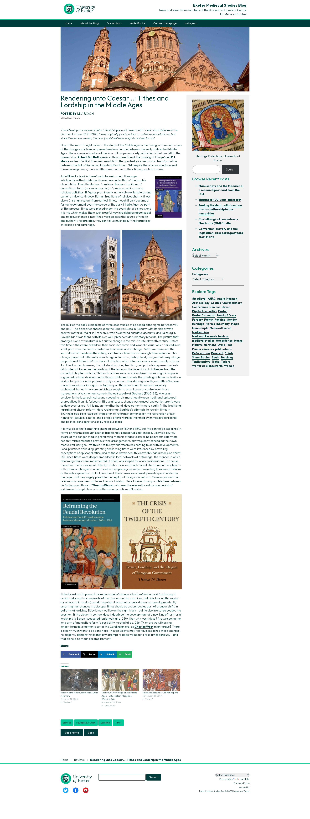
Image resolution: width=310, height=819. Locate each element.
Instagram (191, 23)
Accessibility (244, 787)
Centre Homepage (165, 23)
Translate (244, 779)
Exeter (222, 311)
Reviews (79, 760)
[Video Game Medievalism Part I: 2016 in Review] (79, 680)
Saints (229, 353)
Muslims (197, 344)
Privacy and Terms (241, 783)
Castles (216, 302)
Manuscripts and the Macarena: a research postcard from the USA (221, 190)
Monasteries (224, 340)
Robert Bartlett (88, 157)
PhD (229, 344)
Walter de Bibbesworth (207, 365)
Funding (220, 319)
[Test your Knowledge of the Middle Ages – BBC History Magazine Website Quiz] (120, 680)
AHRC (212, 298)
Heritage (198, 323)
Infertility (223, 323)
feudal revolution (85, 722)
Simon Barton (201, 357)
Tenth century (201, 361)
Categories (200, 274)
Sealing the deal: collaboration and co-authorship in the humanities (220, 209)
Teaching (227, 357)
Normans (210, 344)
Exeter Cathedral (203, 315)
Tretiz (216, 361)
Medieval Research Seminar (210, 336)
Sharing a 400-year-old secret (220, 200)
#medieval (199, 298)
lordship (105, 722)
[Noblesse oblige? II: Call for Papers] (161, 680)
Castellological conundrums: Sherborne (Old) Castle (219, 221)
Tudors (225, 361)
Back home (72, 732)
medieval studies (203, 340)
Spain (215, 357)
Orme (221, 344)
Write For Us (137, 23)
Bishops (67, 722)
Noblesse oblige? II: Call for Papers (160, 692)
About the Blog (89, 23)
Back (91, 732)
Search (230, 169)
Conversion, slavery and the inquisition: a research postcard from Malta (221, 233)
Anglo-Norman (227, 298)
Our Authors (114, 23)
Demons (214, 307)
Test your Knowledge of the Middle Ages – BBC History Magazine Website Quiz (119, 696)
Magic (235, 323)
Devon (226, 307)
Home (68, 23)
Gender (232, 319)
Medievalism (200, 332)
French (208, 319)
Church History (232, 302)
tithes (118, 722)
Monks (238, 340)
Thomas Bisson (102, 485)
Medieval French (220, 328)
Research (217, 353)
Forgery (197, 319)
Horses (210, 323)
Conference (200, 307)
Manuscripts (200, 328)
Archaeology (200, 302)
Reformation (201, 353)
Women (229, 365)
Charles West (143, 626)
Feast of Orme (226, 315)
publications (223, 349)
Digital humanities (204, 311)
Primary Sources (203, 349)
